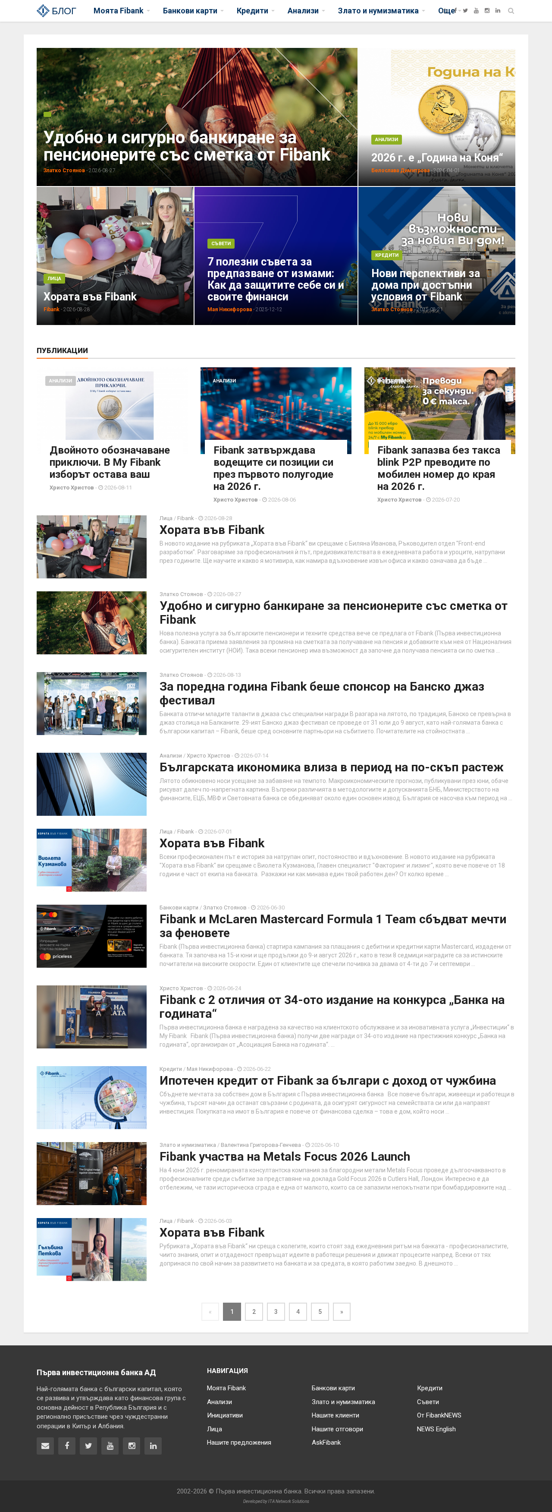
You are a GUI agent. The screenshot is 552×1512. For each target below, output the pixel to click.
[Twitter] (465, 10)
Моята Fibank (394, 381)
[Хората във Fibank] (157, 255)
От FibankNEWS (439, 1415)
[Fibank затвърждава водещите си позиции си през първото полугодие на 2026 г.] (276, 410)
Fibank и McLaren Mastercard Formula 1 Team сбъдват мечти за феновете (333, 926)
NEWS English (436, 1429)
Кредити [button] (252, 10)
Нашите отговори (337, 1429)
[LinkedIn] (498, 10)
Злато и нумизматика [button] (378, 10)
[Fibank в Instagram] (131, 1446)
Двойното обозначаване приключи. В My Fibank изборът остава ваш (110, 462)
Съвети (221, 243)
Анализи (386, 139)
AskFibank (326, 1442)
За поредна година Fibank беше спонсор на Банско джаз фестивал (322, 693)
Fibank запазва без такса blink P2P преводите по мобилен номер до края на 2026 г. (438, 468)
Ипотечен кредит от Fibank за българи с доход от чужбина (328, 1080)
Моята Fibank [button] (119, 10)
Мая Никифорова (210, 1069)
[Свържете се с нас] (45, 1446)
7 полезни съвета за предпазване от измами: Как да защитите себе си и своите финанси (275, 279)
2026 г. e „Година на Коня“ (437, 158)
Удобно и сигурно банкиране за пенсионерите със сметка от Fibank (187, 146)
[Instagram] (487, 10)
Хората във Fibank (90, 296)
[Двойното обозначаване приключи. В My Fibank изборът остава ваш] (112, 410)
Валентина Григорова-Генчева (261, 1145)
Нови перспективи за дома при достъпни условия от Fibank (425, 285)
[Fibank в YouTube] (110, 1446)
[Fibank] (445, 10)
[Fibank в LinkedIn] (153, 1446)
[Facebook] (455, 10)
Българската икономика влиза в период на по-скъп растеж (332, 767)
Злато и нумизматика (188, 1145)
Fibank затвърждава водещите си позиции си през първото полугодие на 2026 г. (273, 468)
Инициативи (225, 1415)
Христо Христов (208, 755)
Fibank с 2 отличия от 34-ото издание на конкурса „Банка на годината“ (332, 1007)
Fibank (186, 518)
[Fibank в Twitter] (88, 1446)
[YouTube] (476, 10)
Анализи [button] (303, 10)
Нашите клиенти (335, 1415)
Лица (54, 278)
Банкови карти (179, 907)
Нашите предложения (239, 1442)
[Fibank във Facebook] (66, 1446)
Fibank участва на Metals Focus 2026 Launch (285, 1156)
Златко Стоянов (181, 594)
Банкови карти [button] (190, 10)
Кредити (386, 255)
